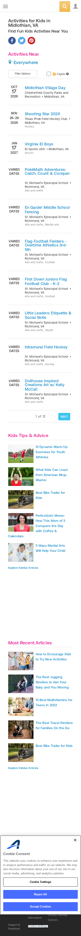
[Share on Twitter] (21, 40)
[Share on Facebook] (12, 40)
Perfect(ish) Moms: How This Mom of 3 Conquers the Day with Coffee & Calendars (36, 526)
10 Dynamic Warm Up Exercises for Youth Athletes (52, 452)
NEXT (64, 416)
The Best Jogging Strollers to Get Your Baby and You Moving (52, 682)
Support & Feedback (14, 926)
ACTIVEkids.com (25, 6)
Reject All (40, 894)
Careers (53, 919)
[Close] (75, 840)
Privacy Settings (58, 915)
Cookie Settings (40, 882)
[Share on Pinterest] (31, 40)
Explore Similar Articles (23, 567)
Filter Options (22, 73)
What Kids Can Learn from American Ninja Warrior (52, 475)
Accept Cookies (40, 906)
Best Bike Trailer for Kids (54, 746)
